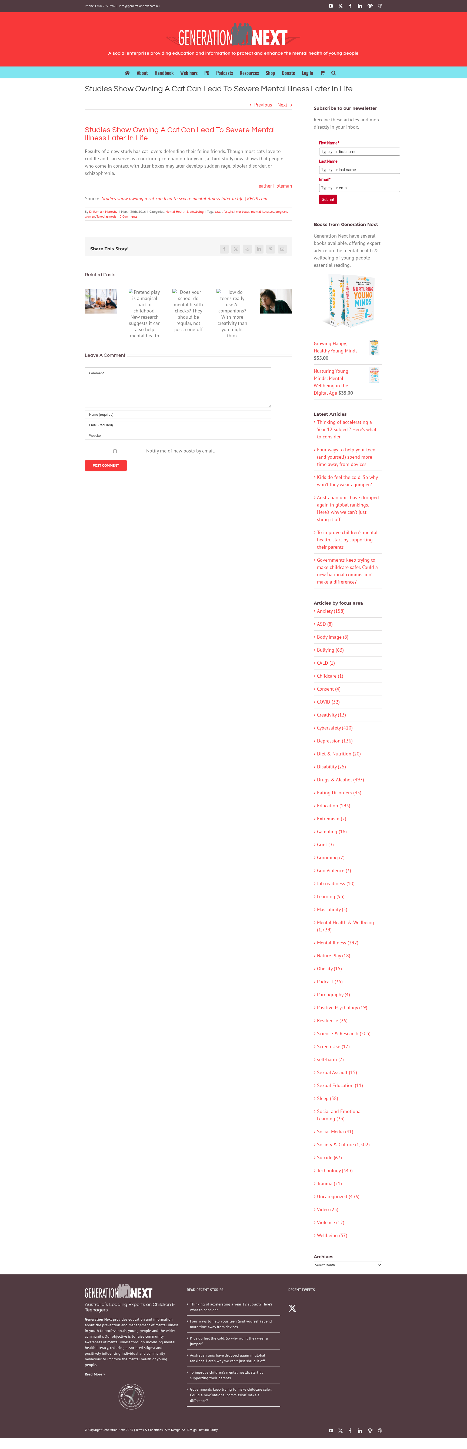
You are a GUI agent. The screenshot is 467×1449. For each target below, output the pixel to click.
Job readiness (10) (336, 883)
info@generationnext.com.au (139, 6)
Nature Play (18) (333, 955)
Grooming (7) (331, 857)
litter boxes (242, 211)
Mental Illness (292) (337, 943)
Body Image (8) (332, 637)
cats (217, 211)
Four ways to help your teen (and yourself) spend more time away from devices (346, 457)
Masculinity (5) (332, 909)
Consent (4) (329, 689)
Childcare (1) (330, 676)
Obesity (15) (329, 968)
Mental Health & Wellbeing (184, 211)
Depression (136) (335, 741)
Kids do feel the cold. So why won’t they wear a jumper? (229, 1341)
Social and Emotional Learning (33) (339, 1115)
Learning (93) (331, 896)
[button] (333, 72)
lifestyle (227, 211)
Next (282, 105)
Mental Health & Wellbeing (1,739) (345, 926)
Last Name (328, 161)
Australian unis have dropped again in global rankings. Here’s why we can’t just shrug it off (227, 1358)
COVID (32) (328, 702)
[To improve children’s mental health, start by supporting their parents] (101, 301)
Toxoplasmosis (106, 216)
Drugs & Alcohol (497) (340, 780)
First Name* (329, 143)
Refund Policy (208, 1430)
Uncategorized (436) (338, 1196)
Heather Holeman (273, 186)
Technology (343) (335, 1170)
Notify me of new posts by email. (180, 451)
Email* (325, 179)
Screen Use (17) (333, 1046)
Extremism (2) (331, 818)
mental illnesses (262, 211)
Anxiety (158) (331, 611)
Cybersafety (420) (335, 728)
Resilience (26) (332, 1020)
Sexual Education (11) (340, 1085)
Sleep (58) (327, 1098)
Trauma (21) (329, 1183)
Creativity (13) (331, 715)
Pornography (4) (333, 994)
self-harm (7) (330, 1059)
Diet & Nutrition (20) (339, 754)
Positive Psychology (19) (342, 1007)
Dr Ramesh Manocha (103, 211)
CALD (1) (326, 663)
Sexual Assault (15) (337, 1072)
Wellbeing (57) (332, 1235)
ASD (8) (325, 624)
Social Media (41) (335, 1131)
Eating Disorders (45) (339, 793)
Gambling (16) (332, 831)
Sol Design (189, 1430)
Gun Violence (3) (334, 870)
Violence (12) (330, 1222)
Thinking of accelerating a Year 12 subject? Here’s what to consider (346, 429)
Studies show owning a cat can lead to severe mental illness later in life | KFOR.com (184, 198)
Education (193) (333, 805)
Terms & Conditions (149, 1430)
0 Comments (128, 216)
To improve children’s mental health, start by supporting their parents (347, 539)
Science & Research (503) (344, 1033)
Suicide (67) (329, 1157)
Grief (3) (325, 844)
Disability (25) (331, 767)
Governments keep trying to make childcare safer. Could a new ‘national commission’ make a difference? (230, 1395)
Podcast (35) (330, 981)
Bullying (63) (330, 650)
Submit (328, 199)
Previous (263, 105)
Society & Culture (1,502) (343, 1144)
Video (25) (327, 1209)
